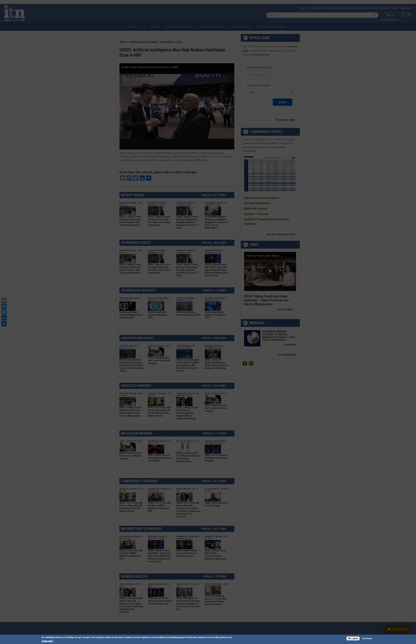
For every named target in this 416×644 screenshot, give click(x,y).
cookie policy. (47, 641)
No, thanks (367, 638)
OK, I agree (353, 638)
